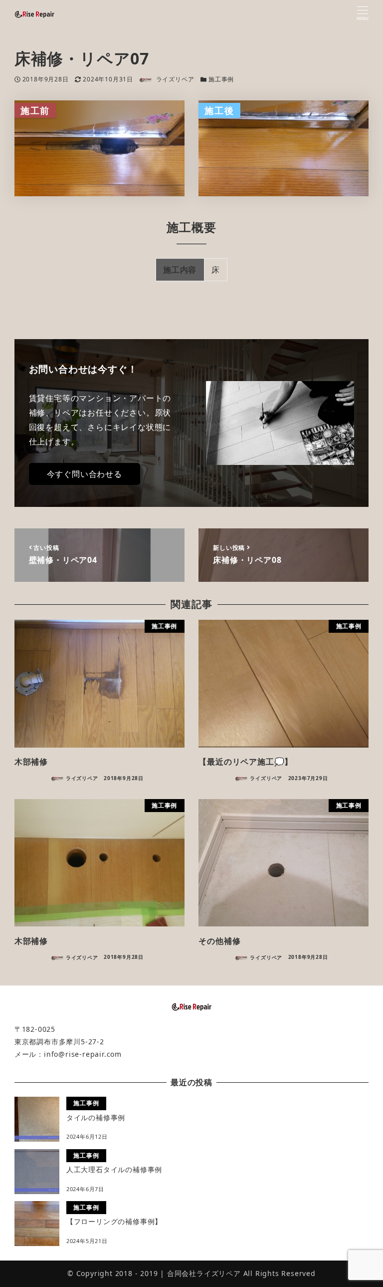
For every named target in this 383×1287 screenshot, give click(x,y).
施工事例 (221, 79)
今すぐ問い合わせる (84, 473)
